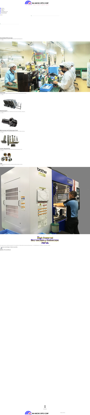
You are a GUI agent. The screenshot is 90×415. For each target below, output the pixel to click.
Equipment (29, 4)
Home (26, 4)
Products (34, 4)
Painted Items (3, 110)
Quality (38, 4)
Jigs (1, 163)
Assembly (2, 92)
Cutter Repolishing (5, 148)
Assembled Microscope (6, 38)
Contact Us (47, 4)
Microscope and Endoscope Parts (9, 130)
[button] (45, 406)
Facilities (42, 4)
